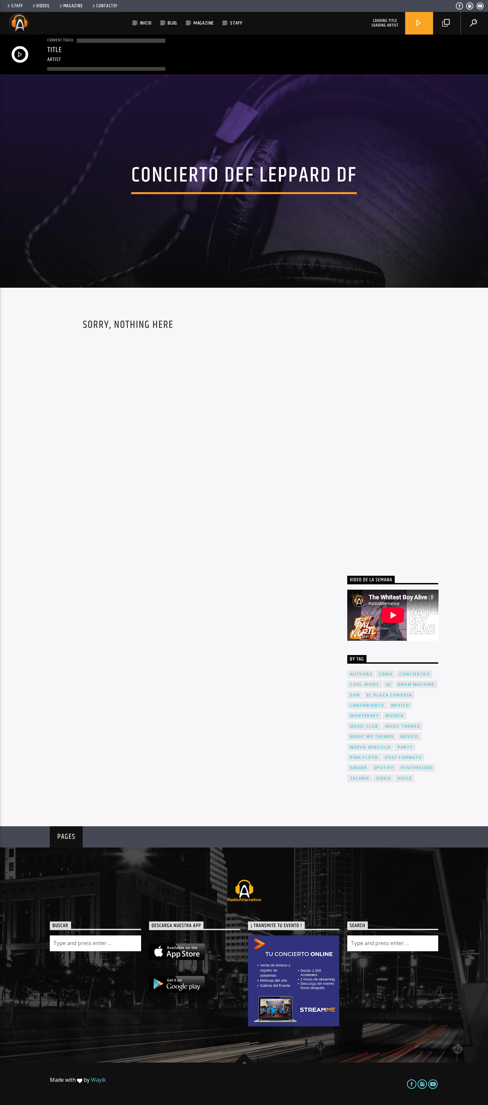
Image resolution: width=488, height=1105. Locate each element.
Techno (359, 778)
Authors (361, 674)
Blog (172, 23)
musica (394, 715)
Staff (17, 6)
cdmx (385, 674)
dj (388, 684)
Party (405, 747)
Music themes (402, 726)
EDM (355, 695)
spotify (384, 768)
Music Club (364, 726)
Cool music (364, 684)
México (409, 736)
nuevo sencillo (370, 747)
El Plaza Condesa (389, 695)
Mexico (400, 705)
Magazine (73, 6)
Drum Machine (416, 684)
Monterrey (364, 715)
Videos (42, 6)
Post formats (403, 757)
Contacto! (106, 6)
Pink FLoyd (364, 757)
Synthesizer (416, 768)
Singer (358, 768)
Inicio (146, 23)
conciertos (414, 674)
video (383, 778)
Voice (404, 778)
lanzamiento (367, 705)
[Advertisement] (397, 435)
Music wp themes (372, 736)
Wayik (98, 1079)
